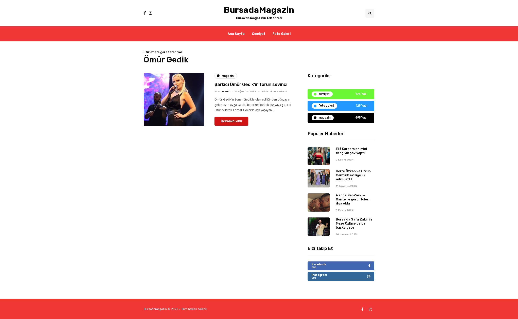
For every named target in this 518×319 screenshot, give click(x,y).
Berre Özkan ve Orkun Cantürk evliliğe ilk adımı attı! (353, 175)
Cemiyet (258, 34)
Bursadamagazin (156, 309)
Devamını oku (231, 121)
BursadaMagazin (259, 10)
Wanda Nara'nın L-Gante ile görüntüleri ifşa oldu (352, 199)
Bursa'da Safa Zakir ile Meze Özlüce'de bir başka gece (354, 223)
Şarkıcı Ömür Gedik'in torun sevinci (250, 84)
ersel (225, 91)
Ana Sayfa (236, 34)
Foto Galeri (282, 34)
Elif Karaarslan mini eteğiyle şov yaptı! (351, 151)
